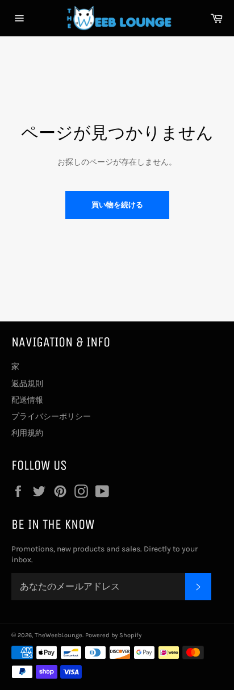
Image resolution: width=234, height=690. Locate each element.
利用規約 (27, 433)
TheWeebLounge (58, 635)
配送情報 (27, 400)
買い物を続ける (117, 204)
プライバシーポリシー (51, 416)
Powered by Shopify (113, 635)
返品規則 (27, 383)
